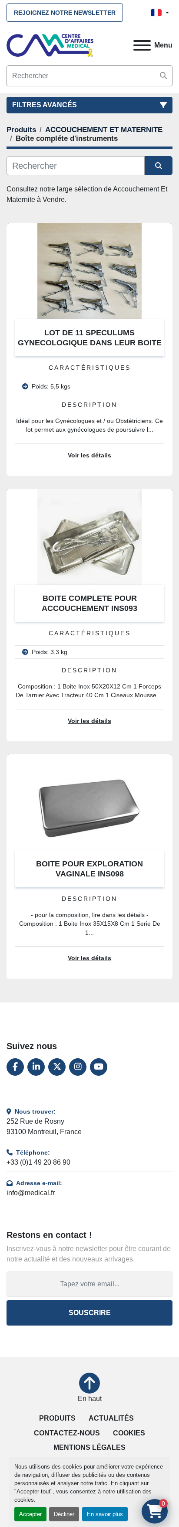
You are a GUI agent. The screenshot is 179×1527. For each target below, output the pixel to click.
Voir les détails (89, 455)
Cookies (129, 1433)
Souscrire (90, 1312)
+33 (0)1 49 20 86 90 (38, 1162)
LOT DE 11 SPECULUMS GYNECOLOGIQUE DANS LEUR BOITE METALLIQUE (90, 342)
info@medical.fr (31, 1192)
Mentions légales (89, 1447)
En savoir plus (105, 1514)
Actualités (111, 1418)
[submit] (163, 75)
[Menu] (142, 45)
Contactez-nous (67, 1433)
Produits (57, 1418)
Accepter (30, 1514)
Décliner (64, 1514)
